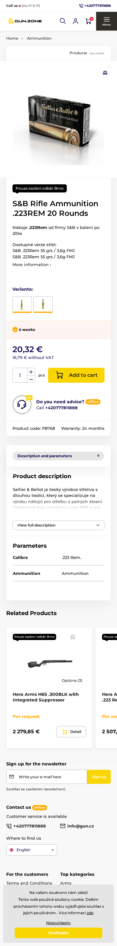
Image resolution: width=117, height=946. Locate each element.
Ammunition (39, 38)
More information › (31, 264)
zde (90, 912)
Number (20, 375)
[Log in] (75, 21)
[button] (63, 21)
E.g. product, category (43, 46)
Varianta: (22, 289)
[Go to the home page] (25, 21)
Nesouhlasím (58, 922)
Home (12, 38)
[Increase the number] (31, 372)
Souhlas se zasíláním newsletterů (35, 789)
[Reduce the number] (31, 379)
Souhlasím (58, 932)
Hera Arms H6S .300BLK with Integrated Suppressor (46, 697)
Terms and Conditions (29, 883)
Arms (65, 883)
